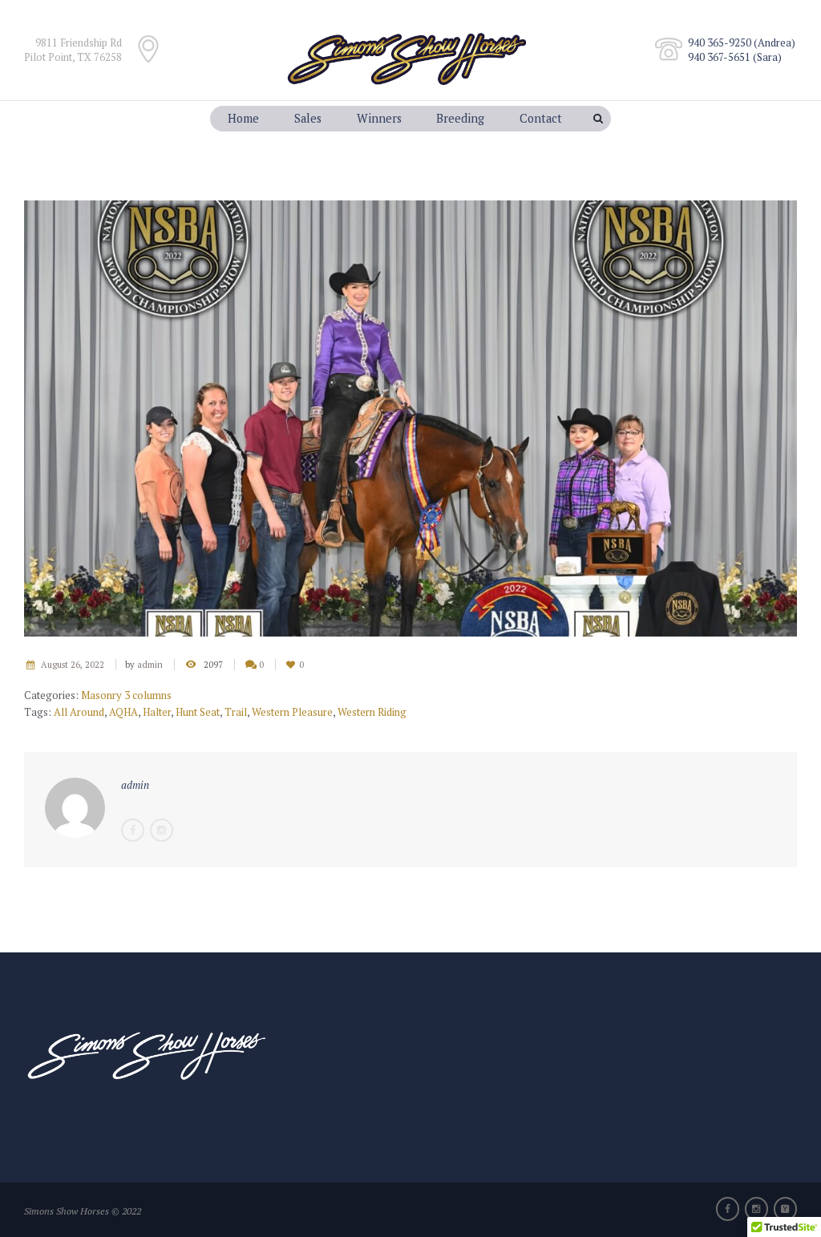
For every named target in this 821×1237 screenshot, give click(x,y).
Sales (308, 118)
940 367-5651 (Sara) (735, 57)
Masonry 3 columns (126, 695)
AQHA (123, 712)
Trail (235, 712)
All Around (79, 712)
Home (243, 118)
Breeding (460, 118)
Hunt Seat (198, 712)
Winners (379, 118)
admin (150, 664)
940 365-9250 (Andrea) (741, 42)
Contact (541, 118)
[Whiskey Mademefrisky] (410, 418)
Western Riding (372, 712)
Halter (157, 712)
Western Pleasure (292, 712)
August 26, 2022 (72, 664)
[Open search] (599, 119)
